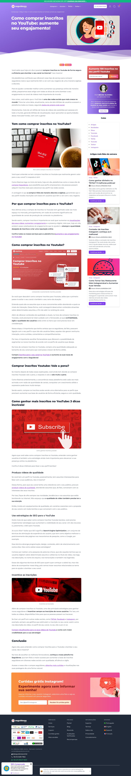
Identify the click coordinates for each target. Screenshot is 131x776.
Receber (114, 76)
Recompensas (72, 739)
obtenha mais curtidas (54, 665)
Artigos (93, 124)
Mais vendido (53, 737)
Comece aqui (14, 12)
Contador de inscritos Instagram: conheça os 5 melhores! (100, 231)
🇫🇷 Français (108, 734)
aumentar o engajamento (35, 223)
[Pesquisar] (114, 6)
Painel (69, 723)
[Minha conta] (110, 6)
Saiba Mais (103, 111)
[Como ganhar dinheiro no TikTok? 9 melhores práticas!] (103, 166)
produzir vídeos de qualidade (23, 488)
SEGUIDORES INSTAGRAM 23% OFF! (65, 1)
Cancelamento (90, 737)
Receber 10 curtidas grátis (59, 702)
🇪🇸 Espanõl (108, 730)
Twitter (93, 144)
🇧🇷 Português (109, 723)
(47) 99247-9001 (101, 6)
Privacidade (89, 734)
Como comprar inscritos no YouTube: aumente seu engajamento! (46, 12)
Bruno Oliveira (105, 95)
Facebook (61, 619)
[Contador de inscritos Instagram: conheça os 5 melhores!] (103, 215)
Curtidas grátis (53, 734)
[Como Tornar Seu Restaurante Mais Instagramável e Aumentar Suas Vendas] (103, 267)
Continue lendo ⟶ (97, 201)
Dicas (26, 12)
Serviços (51, 727)
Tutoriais (94, 133)
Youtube (68, 65)
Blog (21, 12)
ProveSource (15, 773)
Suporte (88, 723)
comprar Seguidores (20, 185)
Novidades (94, 127)
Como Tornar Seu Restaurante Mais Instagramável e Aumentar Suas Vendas (103, 283)
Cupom (51, 730)
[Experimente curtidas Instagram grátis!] (102, 691)
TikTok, (53, 619)
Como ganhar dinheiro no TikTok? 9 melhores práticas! (102, 181)
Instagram (71, 619)
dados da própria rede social (53, 105)
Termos (88, 727)
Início (50, 723)
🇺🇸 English (107, 727)
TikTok (93, 139)
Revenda (70, 730)
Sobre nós (89, 730)
